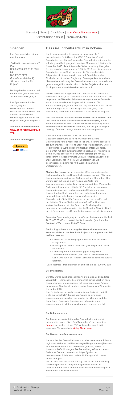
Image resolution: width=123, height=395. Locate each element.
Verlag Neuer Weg (82, 328)
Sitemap (35, 387)
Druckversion (23, 387)
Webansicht (104, 390)
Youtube (50, 325)
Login (107, 387)
